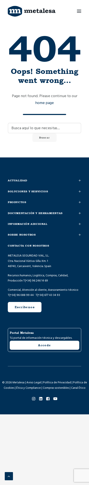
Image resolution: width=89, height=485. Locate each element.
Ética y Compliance (28, 388)
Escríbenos (25, 307)
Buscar (44, 137)
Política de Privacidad (57, 382)
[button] (79, 11)
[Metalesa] (32, 11)
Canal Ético (78, 388)
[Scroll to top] (9, 476)
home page (44, 103)
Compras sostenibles (56, 388)
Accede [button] (44, 345)
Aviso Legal (33, 382)
